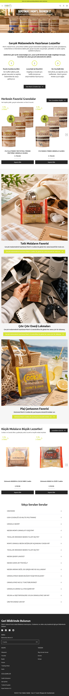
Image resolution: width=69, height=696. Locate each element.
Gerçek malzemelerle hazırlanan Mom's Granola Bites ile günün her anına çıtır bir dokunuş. (33, 334)
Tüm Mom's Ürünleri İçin (33, 87)
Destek (40, 655)
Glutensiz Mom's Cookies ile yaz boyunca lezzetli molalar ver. (33, 417)
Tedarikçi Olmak (5, 665)
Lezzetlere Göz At (57, 430)
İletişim (40, 659)
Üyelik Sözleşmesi (5, 678)
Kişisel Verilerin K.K (6, 688)
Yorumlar (3, 655)
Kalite (2, 669)
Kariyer (3, 662)
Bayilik (3, 659)
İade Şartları (4, 681)
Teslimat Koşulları (5, 685)
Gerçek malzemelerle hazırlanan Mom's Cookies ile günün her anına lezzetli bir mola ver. (33, 251)
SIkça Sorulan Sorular (43, 652)
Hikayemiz (4, 652)
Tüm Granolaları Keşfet (56, 100)
